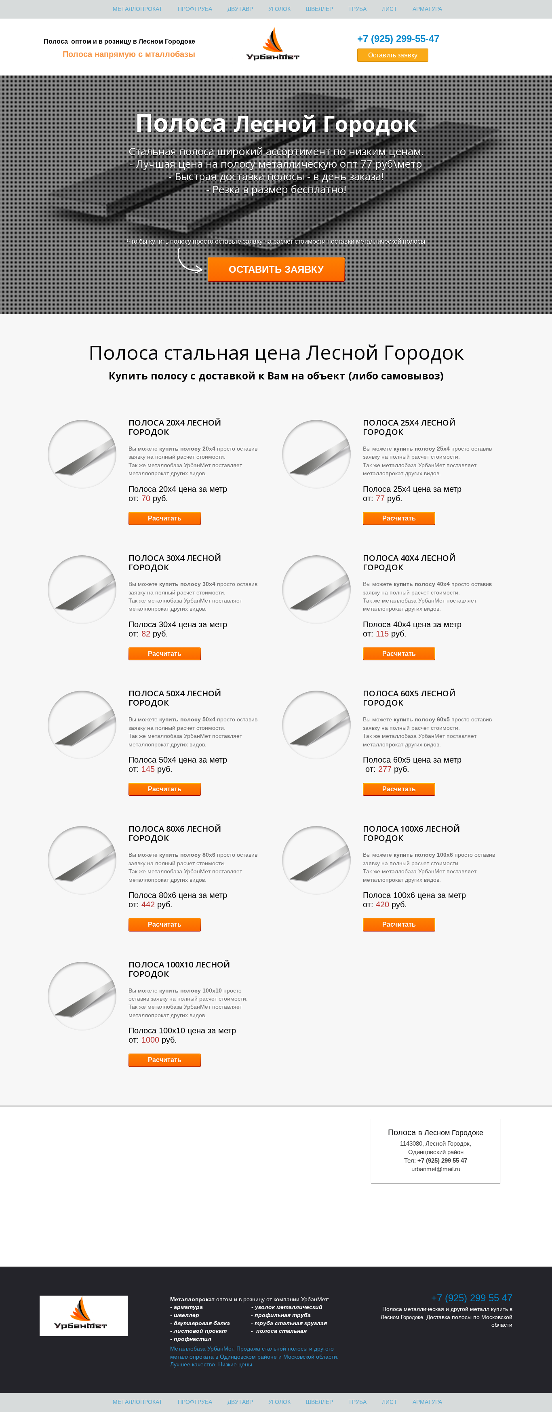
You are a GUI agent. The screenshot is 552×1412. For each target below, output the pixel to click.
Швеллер (319, 9)
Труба (357, 9)
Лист (389, 9)
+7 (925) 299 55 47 (471, 1297)
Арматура (427, 9)
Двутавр (240, 9)
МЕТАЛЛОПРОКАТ (137, 9)
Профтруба (195, 9)
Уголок (279, 9)
